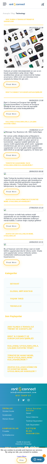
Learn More (21, 456)
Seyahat (14, 284)
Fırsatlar (6, 431)
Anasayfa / (7, 13)
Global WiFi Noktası (21, 291)
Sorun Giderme (32, 417)
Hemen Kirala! (8, 419)
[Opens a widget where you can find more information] (37, 460)
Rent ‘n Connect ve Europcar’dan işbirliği (24, 92)
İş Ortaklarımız (8, 435)
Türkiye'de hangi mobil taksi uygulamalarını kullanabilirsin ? (18, 164)
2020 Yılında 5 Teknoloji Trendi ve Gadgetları (19, 20)
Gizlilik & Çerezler (23, 442)
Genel (28, 413)
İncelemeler (7, 415)
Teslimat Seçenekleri (34, 421)
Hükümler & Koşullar (23, 444)
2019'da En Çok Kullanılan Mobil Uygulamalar (18, 235)
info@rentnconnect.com (24, 392)
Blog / (13, 13)
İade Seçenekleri (32, 425)
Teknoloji (15, 306)
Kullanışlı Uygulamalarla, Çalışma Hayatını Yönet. (20, 123)
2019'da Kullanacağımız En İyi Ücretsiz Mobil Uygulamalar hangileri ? (21, 200)
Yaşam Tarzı (16, 299)
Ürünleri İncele (8, 411)
